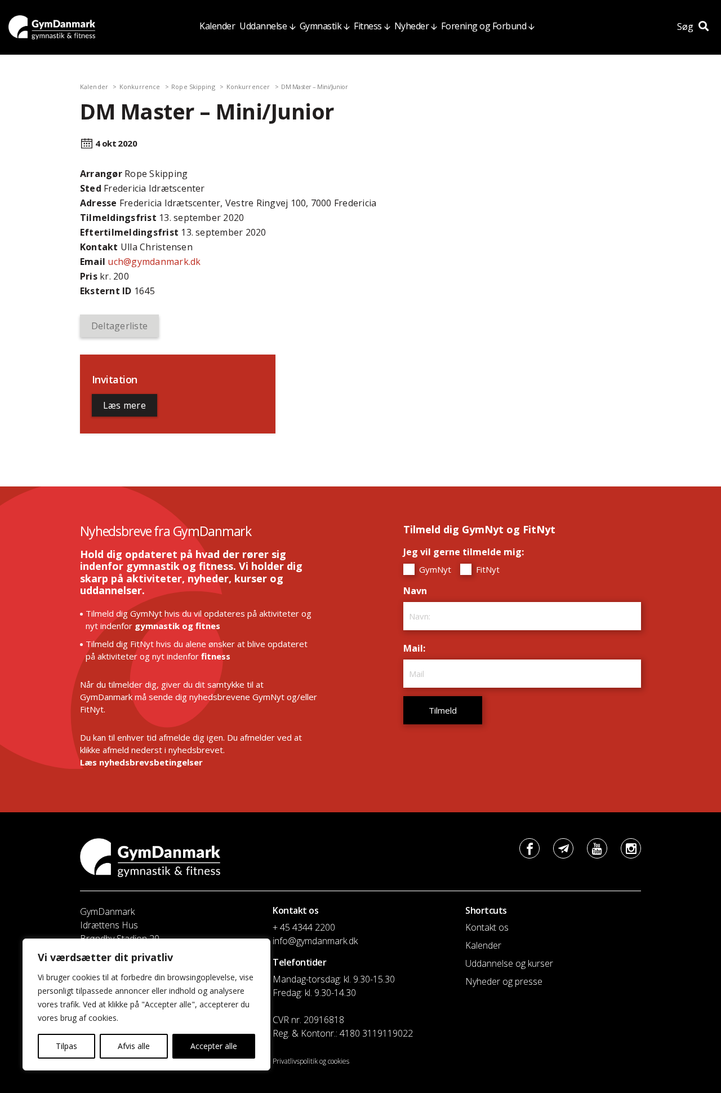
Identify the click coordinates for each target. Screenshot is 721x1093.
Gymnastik (321, 26)
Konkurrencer (248, 86)
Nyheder (411, 26)
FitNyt (486, 569)
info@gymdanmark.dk (315, 941)
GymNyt (434, 569)
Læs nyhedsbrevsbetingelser (141, 762)
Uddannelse (263, 26)
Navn (418, 591)
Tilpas (66, 1046)
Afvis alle (134, 1046)
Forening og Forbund (483, 26)
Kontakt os (487, 927)
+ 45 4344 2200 (304, 927)
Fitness (368, 26)
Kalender (217, 26)
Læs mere (124, 405)
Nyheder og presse (503, 981)
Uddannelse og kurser (509, 963)
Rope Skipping (193, 86)
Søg (686, 26)
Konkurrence (139, 86)
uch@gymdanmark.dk (154, 261)
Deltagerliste (119, 326)
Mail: (417, 648)
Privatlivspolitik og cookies (311, 1061)
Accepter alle (213, 1046)
